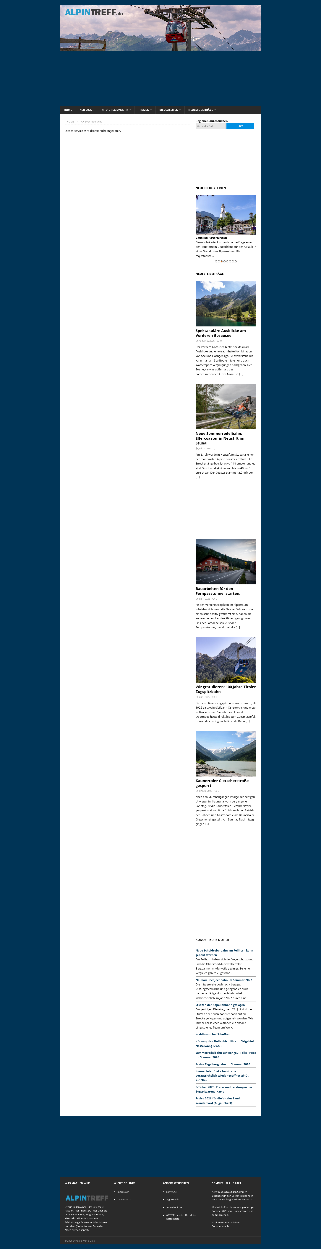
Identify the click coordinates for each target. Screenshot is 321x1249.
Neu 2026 (86, 110)
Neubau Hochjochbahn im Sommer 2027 (224, 980)
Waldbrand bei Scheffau (213, 1034)
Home (68, 110)
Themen (143, 110)
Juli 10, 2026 (205, 448)
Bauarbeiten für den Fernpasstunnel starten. (218, 591)
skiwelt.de (171, 1192)
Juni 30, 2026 (205, 790)
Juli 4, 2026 (204, 598)
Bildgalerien (168, 110)
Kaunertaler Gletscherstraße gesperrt (222, 783)
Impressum (123, 1192)
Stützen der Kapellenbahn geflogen (220, 1005)
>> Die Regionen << (115, 110)
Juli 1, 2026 (204, 697)
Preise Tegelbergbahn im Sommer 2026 (223, 1064)
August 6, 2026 (207, 340)
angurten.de (172, 1199)
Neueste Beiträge (200, 110)
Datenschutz (124, 1199)
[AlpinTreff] (160, 49)
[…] (241, 374)
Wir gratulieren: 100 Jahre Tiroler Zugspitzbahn (226, 689)
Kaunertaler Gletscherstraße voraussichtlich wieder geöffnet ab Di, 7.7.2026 (222, 1075)
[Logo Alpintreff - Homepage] (87, 1203)
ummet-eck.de (174, 1207)
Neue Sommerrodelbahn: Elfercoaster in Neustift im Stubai (220, 438)
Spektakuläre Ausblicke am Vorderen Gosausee (221, 333)
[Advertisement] (160, 78)
